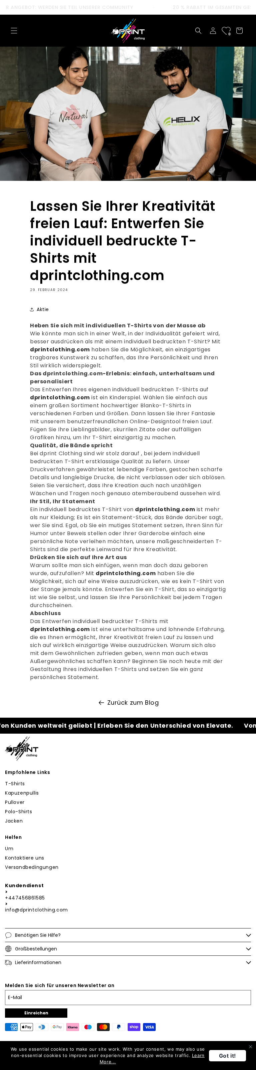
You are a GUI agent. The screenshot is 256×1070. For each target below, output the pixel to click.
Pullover (15, 802)
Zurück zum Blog (133, 702)
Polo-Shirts (18, 811)
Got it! (227, 1055)
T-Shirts (15, 783)
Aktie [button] (43, 309)
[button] (14, 30)
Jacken (14, 821)
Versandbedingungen (32, 867)
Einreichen (36, 1013)
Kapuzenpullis (22, 793)
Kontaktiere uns (24, 858)
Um (9, 848)
